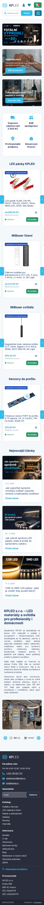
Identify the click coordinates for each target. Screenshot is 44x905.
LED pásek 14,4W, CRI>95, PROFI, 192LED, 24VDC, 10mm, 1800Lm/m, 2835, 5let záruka (20, 203)
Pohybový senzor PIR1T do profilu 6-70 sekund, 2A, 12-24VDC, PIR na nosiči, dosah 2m (21, 418)
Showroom (7, 842)
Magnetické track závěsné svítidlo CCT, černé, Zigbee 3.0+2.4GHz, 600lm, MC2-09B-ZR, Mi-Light (21, 346)
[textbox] (12, 13)
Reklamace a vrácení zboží (14, 856)
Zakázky (6, 817)
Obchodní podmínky (11, 859)
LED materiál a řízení (11, 810)
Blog (4, 852)
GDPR (5, 862)
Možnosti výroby (9, 845)
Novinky (6, 820)
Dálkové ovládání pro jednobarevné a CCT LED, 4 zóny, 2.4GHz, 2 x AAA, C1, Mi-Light (21, 275)
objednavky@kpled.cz (15, 778)
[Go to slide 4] (25, 41)
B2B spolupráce (15, 70)
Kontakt (5, 835)
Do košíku (32, 219)
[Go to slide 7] (34, 41)
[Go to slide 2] (18, 41)
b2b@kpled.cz (12, 783)
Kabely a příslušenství (12, 813)
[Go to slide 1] (15, 41)
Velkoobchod (8, 849)
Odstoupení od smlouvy (16, 869)
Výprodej (6, 824)
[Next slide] (38, 738)
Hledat (27, 13)
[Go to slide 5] (28, 41)
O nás (5, 838)
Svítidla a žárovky (10, 807)
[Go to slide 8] (37, 41)
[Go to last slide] (2, 199)
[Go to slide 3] (22, 41)
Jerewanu (38, 902)
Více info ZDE (14, 100)
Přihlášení (23, 5)
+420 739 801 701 (14, 773)
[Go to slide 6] (31, 41)
